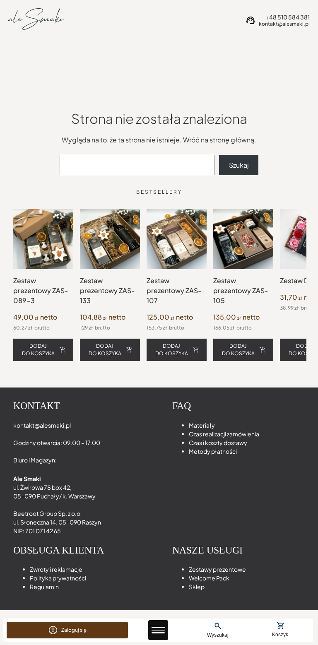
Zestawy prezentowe (217, 569)
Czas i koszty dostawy (218, 442)
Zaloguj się (74, 630)
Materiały (202, 425)
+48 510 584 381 (287, 17)
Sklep (197, 586)
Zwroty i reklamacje (56, 569)
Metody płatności (213, 451)
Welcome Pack (209, 578)
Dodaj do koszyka (38, 349)
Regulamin (44, 586)
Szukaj (239, 165)
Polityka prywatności (58, 578)
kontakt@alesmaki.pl (284, 24)
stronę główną (232, 139)
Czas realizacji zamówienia (224, 434)
